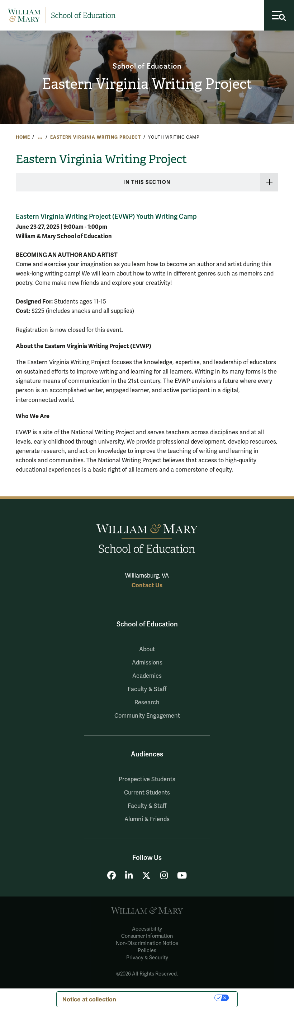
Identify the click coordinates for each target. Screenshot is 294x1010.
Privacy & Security (147, 958)
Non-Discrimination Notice (147, 943)
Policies (147, 951)
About (147, 649)
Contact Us (147, 585)
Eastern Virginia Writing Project (147, 84)
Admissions (147, 662)
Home (23, 137)
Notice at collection (89, 999)
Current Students (147, 792)
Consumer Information (147, 936)
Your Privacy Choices (169, 997)
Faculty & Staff (147, 689)
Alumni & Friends (147, 819)
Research (147, 702)
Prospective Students (147, 779)
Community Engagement (147, 715)
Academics (147, 676)
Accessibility (147, 929)
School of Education (147, 66)
